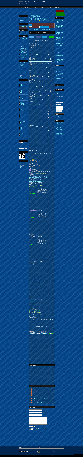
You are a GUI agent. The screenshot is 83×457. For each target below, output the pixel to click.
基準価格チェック (36, 34)
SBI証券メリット (22, 32)
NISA (47, 7)
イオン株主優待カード (58, 116)
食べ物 (21, 91)
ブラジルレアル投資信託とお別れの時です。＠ (40, 402)
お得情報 (21, 109)
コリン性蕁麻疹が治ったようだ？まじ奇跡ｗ (59, 68)
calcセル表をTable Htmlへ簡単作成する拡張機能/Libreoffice (59, 56)
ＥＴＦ (21, 115)
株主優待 (21, 127)
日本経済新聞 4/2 (22, 65)
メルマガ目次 (42, 7)
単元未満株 (21, 123)
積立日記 (21, 129)
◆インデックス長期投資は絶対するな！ (35, 16)
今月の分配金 (21, 117)
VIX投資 (21, 128)
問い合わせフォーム (22, 167)
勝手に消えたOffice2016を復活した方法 (59, 71)
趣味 (20, 114)
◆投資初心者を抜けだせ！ (33, 17)
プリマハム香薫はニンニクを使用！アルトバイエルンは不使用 (59, 32)
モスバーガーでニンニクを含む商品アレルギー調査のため (59, 20)
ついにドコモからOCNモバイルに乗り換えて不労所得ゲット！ (59, 81)
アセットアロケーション (23, 110)
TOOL (31, 7)
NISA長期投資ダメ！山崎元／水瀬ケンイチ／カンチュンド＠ (23, 43)
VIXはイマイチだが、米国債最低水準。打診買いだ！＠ (41, 400)
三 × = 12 (31, 429)
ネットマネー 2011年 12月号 (23, 68)
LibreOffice (21, 92)
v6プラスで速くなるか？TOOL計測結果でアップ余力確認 (59, 60)
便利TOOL (21, 85)
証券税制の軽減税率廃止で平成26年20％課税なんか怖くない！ (59, 130)
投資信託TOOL (22, 104)
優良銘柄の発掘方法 (22, 103)
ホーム (21, 7)
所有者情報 (20, 449)
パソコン (21, 86)
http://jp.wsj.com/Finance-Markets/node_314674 (36, 181)
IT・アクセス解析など (23, 121)
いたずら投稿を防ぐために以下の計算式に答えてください (38, 428)
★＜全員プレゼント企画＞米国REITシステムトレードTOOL (38, 18)
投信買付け (21, 90)
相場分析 (21, 84)
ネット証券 (51, 7)
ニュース (21, 120)
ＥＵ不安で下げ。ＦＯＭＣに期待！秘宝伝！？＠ (40, 398)
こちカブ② (21, 77)
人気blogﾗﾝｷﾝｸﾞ (57, 7)
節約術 (21, 116)
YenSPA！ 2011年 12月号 (23, 72)
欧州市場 (21, 135)
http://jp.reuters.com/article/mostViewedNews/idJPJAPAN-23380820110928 (40, 315)
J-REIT (21, 122)
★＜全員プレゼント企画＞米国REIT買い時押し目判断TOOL (38, 19)
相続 (20, 96)
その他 (21, 97)
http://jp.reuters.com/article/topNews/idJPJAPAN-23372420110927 (39, 177)
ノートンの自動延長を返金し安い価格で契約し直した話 (59, 74)
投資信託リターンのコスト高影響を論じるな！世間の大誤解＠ (23, 55)
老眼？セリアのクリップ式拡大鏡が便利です (59, 78)
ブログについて (22, 133)
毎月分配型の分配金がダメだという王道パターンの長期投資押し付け (23, 51)
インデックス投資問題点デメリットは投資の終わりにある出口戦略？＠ (23, 39)
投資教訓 (39, 451)
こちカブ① (21, 76)
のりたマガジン (36, 7)
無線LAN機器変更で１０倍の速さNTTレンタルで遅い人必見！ (23, 46)
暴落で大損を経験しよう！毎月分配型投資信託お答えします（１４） (59, 134)
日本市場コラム (22, 134)
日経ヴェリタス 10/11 (22, 62)
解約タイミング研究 (22, 126)
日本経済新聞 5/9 (22, 64)
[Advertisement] (36, 12)
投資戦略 (21, 102)
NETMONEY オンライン (23, 70)
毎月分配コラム (26, 7)
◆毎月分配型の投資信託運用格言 (34, 15)
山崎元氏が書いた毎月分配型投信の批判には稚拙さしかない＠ (23, 48)
